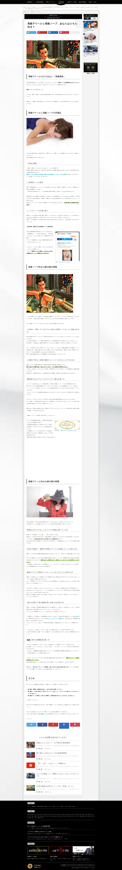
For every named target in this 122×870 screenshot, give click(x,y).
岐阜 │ (39, 816)
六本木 (51, 814)
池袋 (66, 814)
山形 (43, 814)
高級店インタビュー (48, 806)
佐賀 (91, 816)
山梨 (86, 814)
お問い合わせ (81, 865)
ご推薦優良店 (29, 2)
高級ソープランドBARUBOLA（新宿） (69, 430)
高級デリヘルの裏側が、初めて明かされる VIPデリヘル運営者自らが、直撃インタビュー (81, 858)
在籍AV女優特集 (82, 2)
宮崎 (36, 817)
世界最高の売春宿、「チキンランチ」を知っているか (90, 30)
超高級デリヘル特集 (71, 2)
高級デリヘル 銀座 (90, 73)
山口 (75, 816)
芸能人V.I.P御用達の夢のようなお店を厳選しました (37, 857)
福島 (46, 814)
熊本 (30, 817)
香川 (78, 816)
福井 (33, 816)
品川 (55, 814)
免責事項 (77, 867)
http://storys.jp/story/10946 (65, 261)
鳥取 (64, 816)
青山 (60, 814)
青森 (32, 814)
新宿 (57, 814)
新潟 (91, 814)
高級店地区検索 (39, 2)
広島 (72, 816)
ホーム (28, 806)
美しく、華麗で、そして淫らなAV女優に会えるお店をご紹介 (60, 858)
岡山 (67, 816)
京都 (52, 816)
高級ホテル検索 (71, 806)
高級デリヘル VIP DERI (90, 867)
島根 (69, 816)
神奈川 (69, 814)
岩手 (35, 814)
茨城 (78, 814)
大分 (33, 817)
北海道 (28, 814)
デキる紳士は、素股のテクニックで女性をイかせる (90, 43)
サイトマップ (73, 865)
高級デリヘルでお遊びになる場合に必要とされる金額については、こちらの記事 (46, 174)
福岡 (89, 816)
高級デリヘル (44, 713)
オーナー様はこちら (90, 865)
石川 (30, 816)
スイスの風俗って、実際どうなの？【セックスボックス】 (90, 55)
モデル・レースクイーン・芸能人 (54, 618)
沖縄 (42, 817)
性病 (28, 640)
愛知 (36, 816)
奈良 (58, 816)
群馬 (83, 814)
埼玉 (72, 814)
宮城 (37, 814)
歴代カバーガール (50, 2)
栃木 (80, 814)
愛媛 (83, 816)
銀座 (63, 814)
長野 (89, 814)
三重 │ (44, 816)
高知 (86, 816)
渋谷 (48, 814)
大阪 (47, 816)
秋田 (40, 814)
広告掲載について (65, 865)
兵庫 (49, 816)
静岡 (41, 816)
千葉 (75, 814)
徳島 (80, 816)
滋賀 (55, 816)
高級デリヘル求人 (93, 2)
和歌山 (61, 816)
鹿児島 (39, 817)
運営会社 (73, 867)
